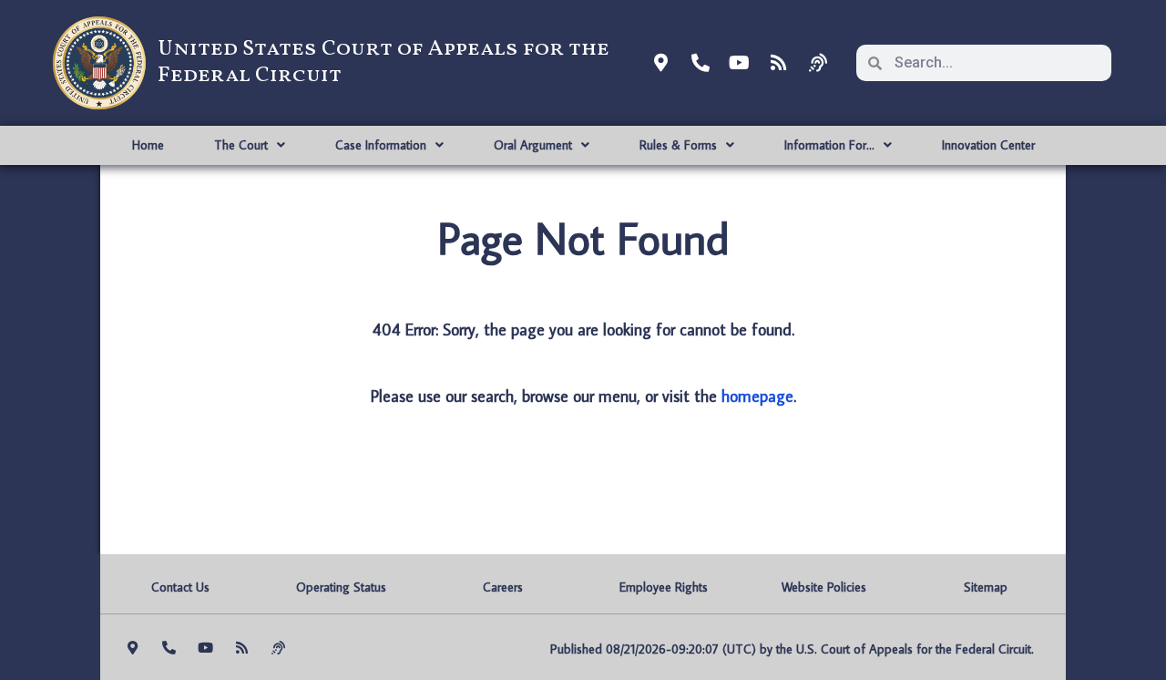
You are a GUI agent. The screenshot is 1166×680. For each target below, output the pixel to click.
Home (148, 145)
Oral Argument (533, 145)
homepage (757, 396)
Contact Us (180, 587)
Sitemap (985, 587)
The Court (241, 145)
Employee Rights (663, 587)
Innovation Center (988, 145)
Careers (503, 587)
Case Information (380, 145)
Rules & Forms (678, 145)
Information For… (829, 145)
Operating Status (341, 587)
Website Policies (824, 587)
